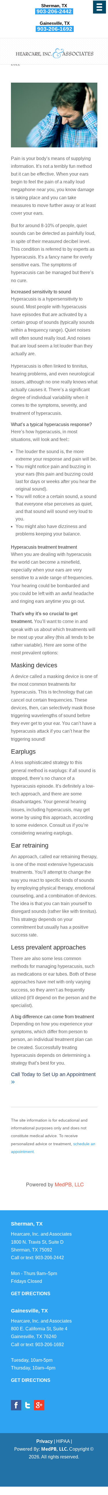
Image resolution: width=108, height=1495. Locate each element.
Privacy (44, 1441)
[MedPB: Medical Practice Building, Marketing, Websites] (41, 1449)
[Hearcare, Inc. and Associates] (55, 59)
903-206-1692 (54, 29)
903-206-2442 (54, 11)
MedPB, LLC (69, 1184)
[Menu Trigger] (99, 7)
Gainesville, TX (55, 23)
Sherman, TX (54, 5)
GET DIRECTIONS (30, 1293)
